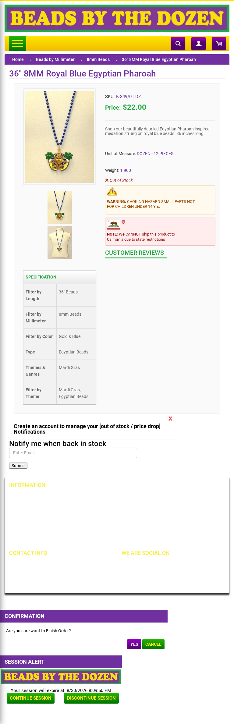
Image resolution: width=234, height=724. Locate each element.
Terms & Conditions (177, 508)
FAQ (91, 539)
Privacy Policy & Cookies (182, 518)
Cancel (153, 644)
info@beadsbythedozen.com (45, 575)
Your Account (28, 497)
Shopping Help (101, 518)
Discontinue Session (91, 698)
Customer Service (31, 528)
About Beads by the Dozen (40, 508)
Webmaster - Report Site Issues (116, 528)
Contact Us (25, 518)
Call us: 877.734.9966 (38, 565)
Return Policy (99, 497)
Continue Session (30, 698)
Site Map (167, 497)
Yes (134, 644)
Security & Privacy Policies (111, 508)
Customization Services (37, 539)
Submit (18, 465)
